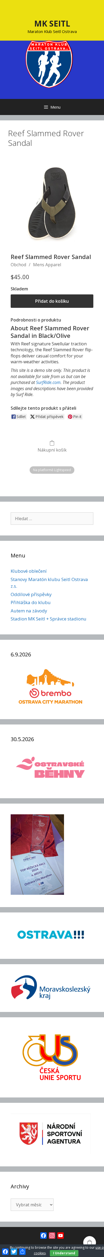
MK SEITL (52, 23)
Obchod (18, 265)
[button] (89, 1242)
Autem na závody (29, 611)
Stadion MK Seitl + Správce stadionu (48, 619)
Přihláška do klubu (31, 602)
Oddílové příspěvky (31, 594)
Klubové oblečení (29, 571)
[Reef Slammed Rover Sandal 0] (52, 203)
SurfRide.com (48, 382)
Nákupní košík (52, 450)
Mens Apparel (47, 265)
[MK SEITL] (49, 63)
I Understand (64, 1253)
